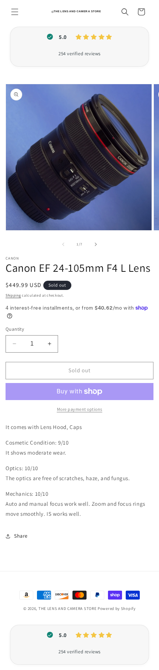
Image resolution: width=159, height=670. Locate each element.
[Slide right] (96, 244)
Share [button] (21, 535)
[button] (15, 12)
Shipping (13, 295)
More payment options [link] (79, 409)
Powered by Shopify (117, 608)
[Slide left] (63, 244)
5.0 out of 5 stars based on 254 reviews (79, 54)
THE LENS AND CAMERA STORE (67, 608)
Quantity (15, 329)
